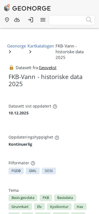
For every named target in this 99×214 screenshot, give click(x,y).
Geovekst (47, 67)
